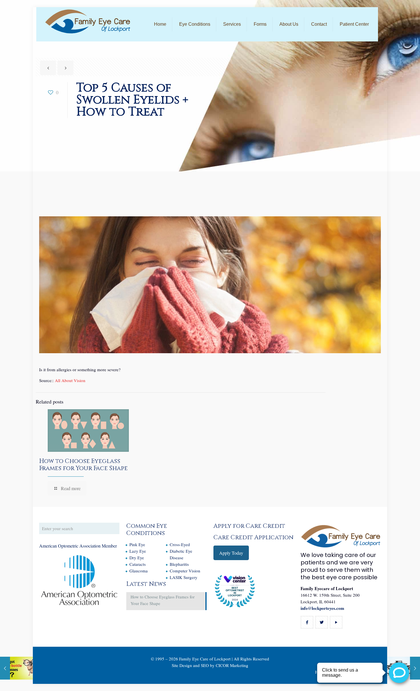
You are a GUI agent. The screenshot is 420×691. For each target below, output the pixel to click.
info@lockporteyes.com (322, 608)
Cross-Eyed (180, 544)
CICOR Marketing (232, 665)
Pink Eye (137, 544)
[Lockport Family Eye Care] (87, 21)
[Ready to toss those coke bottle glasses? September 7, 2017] (16, 668)
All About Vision (70, 380)
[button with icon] (307, 622)
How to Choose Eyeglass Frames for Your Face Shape (83, 464)
